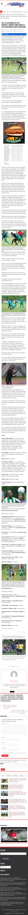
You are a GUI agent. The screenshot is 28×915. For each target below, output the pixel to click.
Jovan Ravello (6, 29)
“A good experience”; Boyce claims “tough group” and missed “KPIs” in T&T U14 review (18, 780)
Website (4, 748)
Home (3, 14)
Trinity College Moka (5, 700)
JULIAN (2, 888)
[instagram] (16, 911)
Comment (5, 724)
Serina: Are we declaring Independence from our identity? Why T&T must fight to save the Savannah (17, 793)
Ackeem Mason (19, 695)
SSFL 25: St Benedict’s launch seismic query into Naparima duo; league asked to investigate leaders (13, 637)
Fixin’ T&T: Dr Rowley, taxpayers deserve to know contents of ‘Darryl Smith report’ (17, 711)
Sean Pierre (3, 699)
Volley (7, 14)
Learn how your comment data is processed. (13, 761)
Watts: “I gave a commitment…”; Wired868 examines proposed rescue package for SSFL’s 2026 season (17, 814)
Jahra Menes (3, 697)
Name (4, 737)
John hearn (3, 892)
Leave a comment (20, 31)
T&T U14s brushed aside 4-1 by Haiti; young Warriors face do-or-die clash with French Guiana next (18, 800)
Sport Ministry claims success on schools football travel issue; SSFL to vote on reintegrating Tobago (12, 903)
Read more (14, 659)
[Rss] (11, 911)
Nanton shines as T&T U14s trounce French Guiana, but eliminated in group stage (16, 786)
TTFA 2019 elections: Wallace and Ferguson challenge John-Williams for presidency (10, 706)
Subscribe (5, 858)
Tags (21, 776)
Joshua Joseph (20, 697)
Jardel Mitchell (11, 697)
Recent (3, 776)
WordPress (11, 910)
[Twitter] (13, 911)
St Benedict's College (12, 699)
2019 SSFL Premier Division (9, 695)
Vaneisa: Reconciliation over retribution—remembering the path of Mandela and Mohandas (17, 807)
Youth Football (9, 31)
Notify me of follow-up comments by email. (14, 753)
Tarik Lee (21, 699)
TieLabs (24, 910)
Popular (9, 776)
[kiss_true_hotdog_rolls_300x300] (14, 133)
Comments (15, 776)
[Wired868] (14, 4)
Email (3, 742)
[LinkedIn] (15, 911)
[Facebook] (12, 911)
